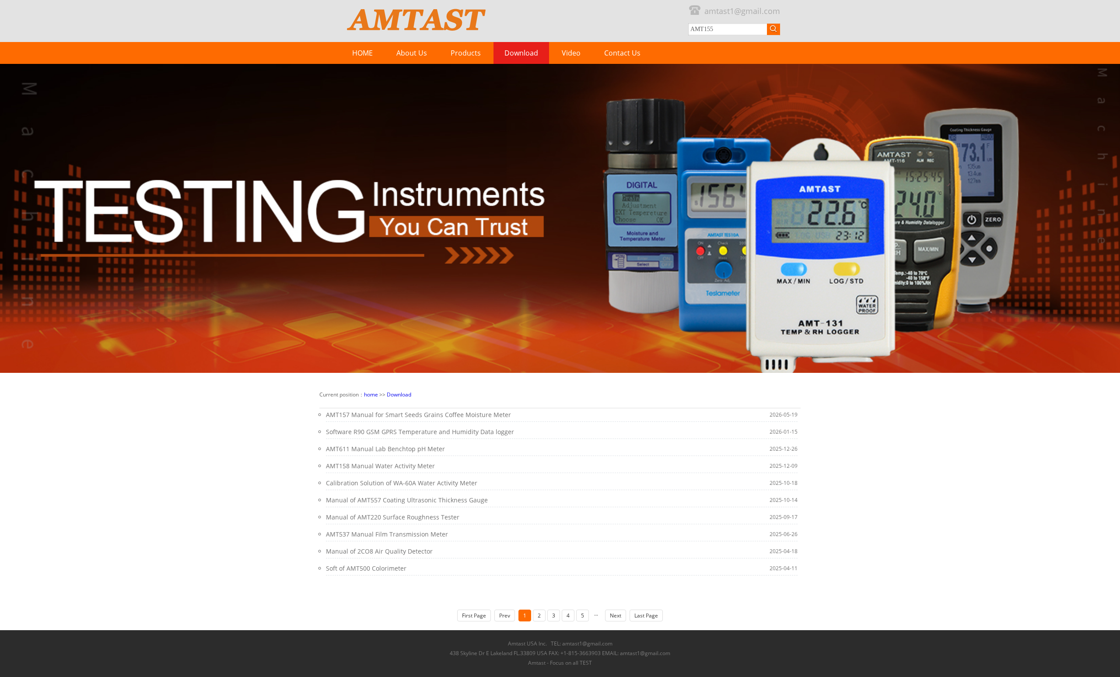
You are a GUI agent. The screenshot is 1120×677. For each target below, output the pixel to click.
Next (615, 615)
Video (571, 53)
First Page (474, 615)
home (371, 394)
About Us (411, 53)
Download (521, 53)
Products (466, 53)
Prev (504, 615)
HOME (362, 53)
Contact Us (622, 53)
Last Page (646, 615)
